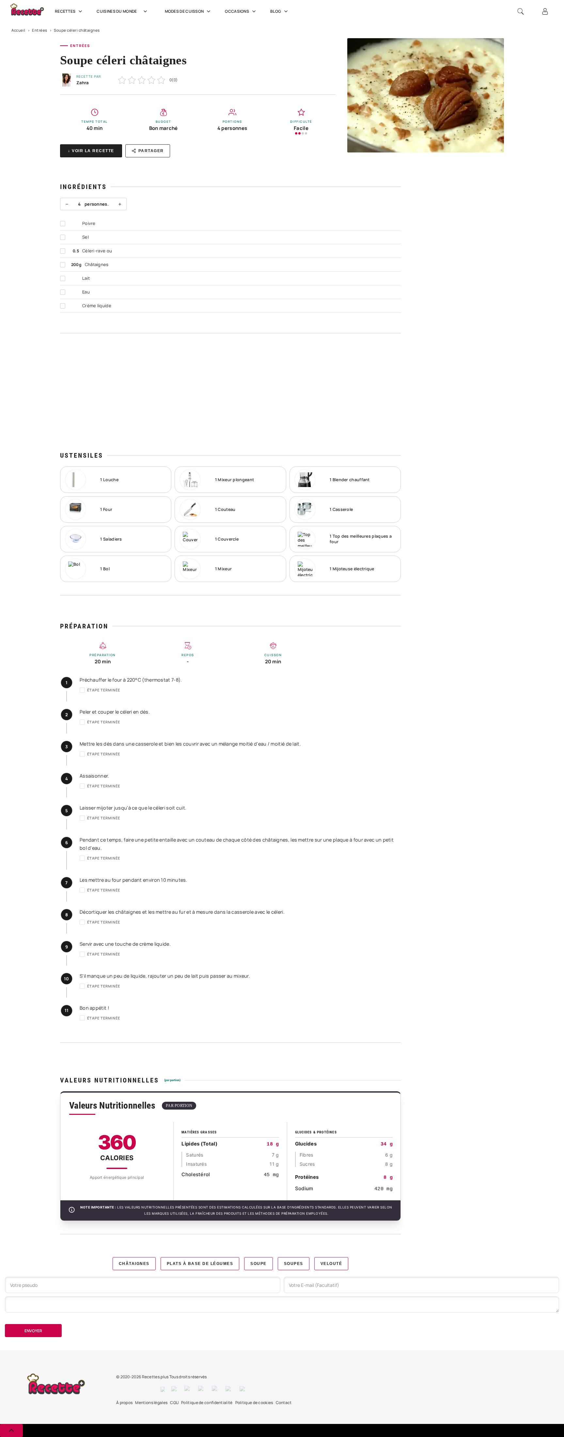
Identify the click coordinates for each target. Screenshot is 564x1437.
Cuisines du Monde (117, 11)
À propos (124, 1402)
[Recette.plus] (31, 11)
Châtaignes (134, 1264)
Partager (151, 151)
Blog (275, 11)
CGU (174, 1402)
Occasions (237, 11)
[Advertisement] (230, 392)
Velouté (331, 1264)
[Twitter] (174, 1389)
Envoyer (33, 1331)
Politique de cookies (254, 1402)
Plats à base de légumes (200, 1264)
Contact (284, 1402)
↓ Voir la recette (91, 151)
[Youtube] (229, 1389)
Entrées (39, 30)
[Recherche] (520, 11)
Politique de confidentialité (206, 1402)
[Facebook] (163, 1389)
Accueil (18, 30)
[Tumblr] (215, 1389)
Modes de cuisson (184, 11)
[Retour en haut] (11, 1430)
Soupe (258, 1264)
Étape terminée (103, 689)
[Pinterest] (201, 1389)
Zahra (82, 83)
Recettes (65, 11)
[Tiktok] (243, 1389)
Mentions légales (151, 1402)
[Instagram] (188, 1389)
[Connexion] (545, 11)
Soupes (293, 1264)
